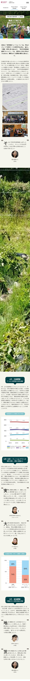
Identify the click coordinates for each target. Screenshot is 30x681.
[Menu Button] (27, 2)
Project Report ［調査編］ (14, 7)
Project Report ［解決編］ (24, 7)
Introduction (5, 7)
